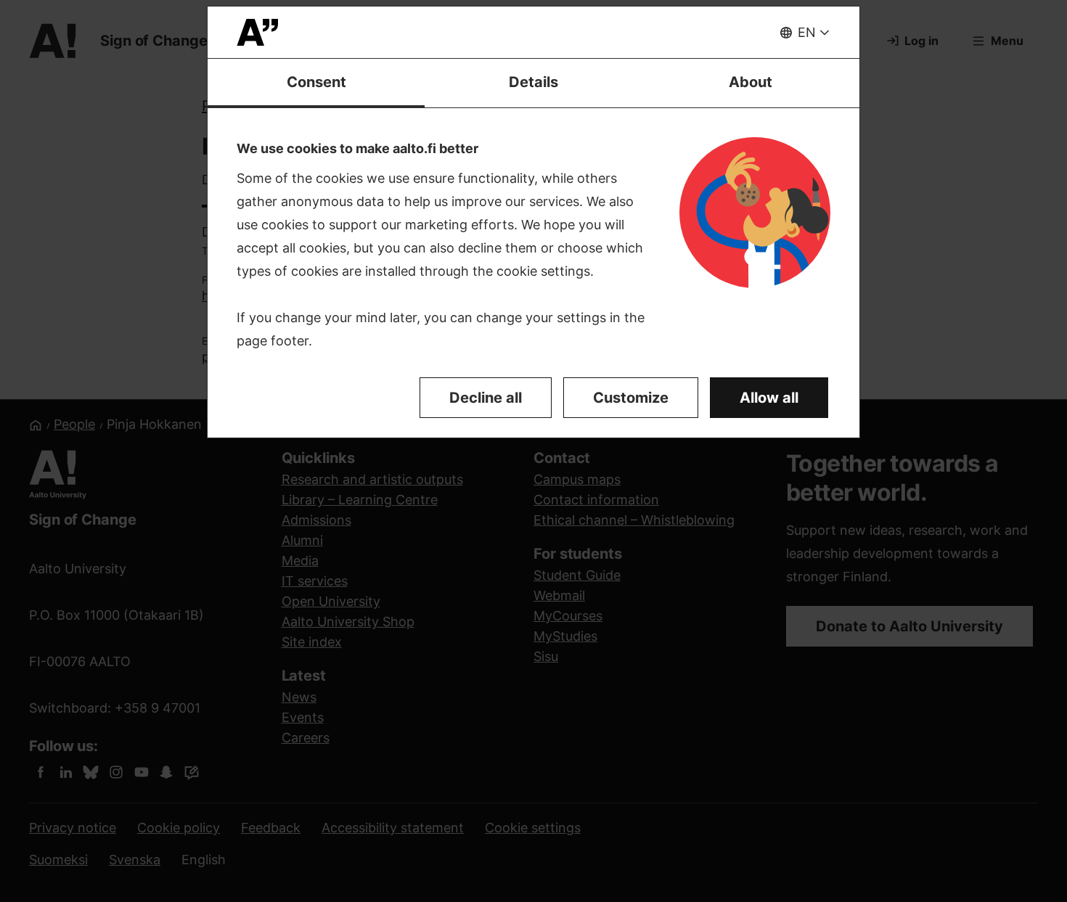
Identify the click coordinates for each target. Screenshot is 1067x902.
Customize (631, 397)
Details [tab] (533, 82)
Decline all (485, 397)
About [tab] (750, 82)
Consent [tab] (316, 82)
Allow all (769, 397)
